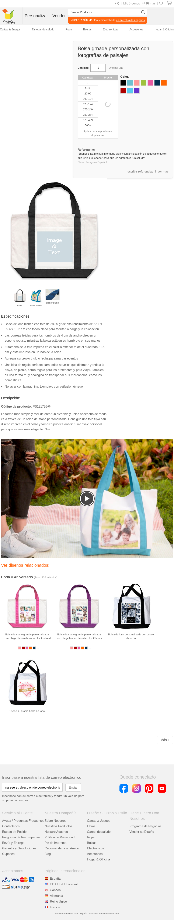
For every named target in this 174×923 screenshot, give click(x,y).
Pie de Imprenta (55, 843)
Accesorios (95, 854)
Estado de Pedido (14, 831)
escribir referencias (140, 171)
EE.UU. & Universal (63, 884)
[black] (123, 83)
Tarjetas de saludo (43, 29)
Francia (55, 907)
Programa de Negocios (145, 826)
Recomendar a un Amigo (62, 848)
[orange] (164, 83)
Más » (165, 740)
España (55, 878)
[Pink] (137, 83)
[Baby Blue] (130, 83)
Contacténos (11, 826)
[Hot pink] (150, 83)
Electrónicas (110, 29)
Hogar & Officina (98, 859)
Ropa (90, 837)
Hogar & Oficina (164, 29)
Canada (55, 890)
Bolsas (92, 843)
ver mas (163, 171)
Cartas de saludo (99, 831)
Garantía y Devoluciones (19, 848)
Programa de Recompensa (21, 837)
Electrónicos (95, 848)
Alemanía (56, 895)
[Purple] (137, 91)
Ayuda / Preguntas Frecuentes (23, 820)
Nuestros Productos (58, 826)
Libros (91, 826)
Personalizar (36, 15)
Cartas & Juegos (98, 820)
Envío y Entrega (13, 843)
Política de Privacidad (59, 837)
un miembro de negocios (130, 20)
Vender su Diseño (141, 831)
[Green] (143, 83)
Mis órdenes (131, 3)
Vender (59, 15)
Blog (48, 854)
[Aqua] (130, 91)
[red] (123, 91)
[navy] (157, 83)
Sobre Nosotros (55, 820)
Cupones (8, 854)
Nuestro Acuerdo (56, 831)
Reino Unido (58, 901)
